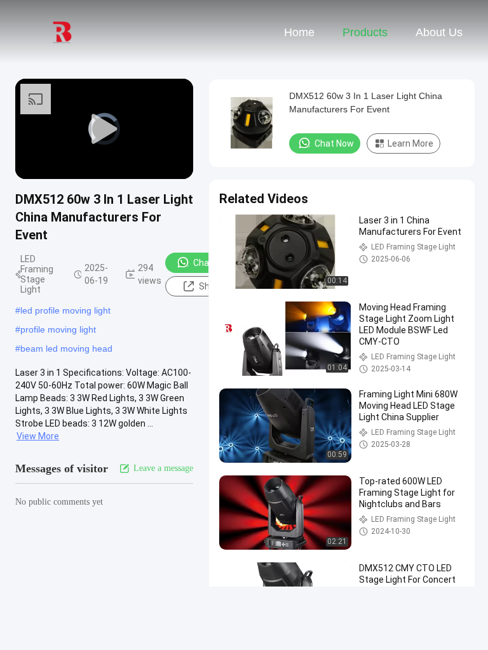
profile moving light (58, 329)
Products (365, 32)
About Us (439, 32)
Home (299, 32)
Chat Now (213, 263)
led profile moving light (65, 310)
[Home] (62, 32)
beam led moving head (66, 348)
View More (38, 436)
